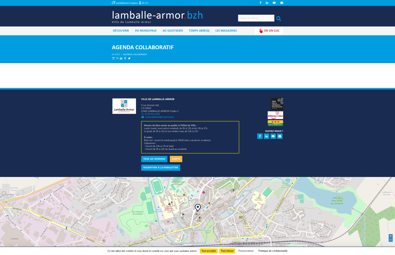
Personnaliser (246, 251)
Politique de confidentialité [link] (272, 251)
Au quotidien (173, 30)
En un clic (271, 30)
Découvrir (121, 30)
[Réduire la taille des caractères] (117, 58)
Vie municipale (146, 30)
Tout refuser (227, 251)
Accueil (116, 54)
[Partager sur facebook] (125, 58)
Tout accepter (208, 251)
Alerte (176, 159)
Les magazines (226, 30)
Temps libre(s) (199, 30)
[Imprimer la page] (121, 58)
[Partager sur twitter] (129, 58)
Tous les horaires (154, 159)
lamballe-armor (157, 17)
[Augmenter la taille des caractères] (113, 58)
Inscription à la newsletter (160, 167)
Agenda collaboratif (135, 54)
